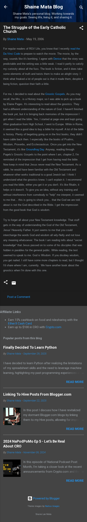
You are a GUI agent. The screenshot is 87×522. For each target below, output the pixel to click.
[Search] (81, 8)
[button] (81, 28)
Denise (57, 58)
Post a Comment (18, 297)
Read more (75, 382)
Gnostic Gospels (55, 94)
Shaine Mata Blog (43, 7)
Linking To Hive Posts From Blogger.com (37, 394)
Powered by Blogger (46, 498)
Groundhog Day (35, 149)
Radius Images (52, 506)
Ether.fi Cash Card (20, 323)
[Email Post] (13, 284)
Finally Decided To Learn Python (30, 347)
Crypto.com (53, 327)
